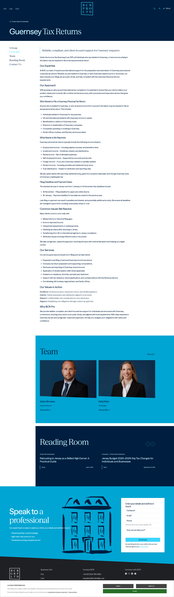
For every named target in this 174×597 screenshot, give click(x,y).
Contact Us (15, 64)
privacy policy (143, 547)
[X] (129, 574)
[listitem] (66, 463)
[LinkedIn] (132, 574)
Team (12, 56)
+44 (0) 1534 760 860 (92, 574)
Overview (14, 51)
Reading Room (17, 60)
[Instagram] (135, 574)
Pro (42, 574)
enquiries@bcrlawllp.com (93, 578)
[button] (166, 8)
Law (42, 578)
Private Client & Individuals (20, 21)
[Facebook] (126, 574)
